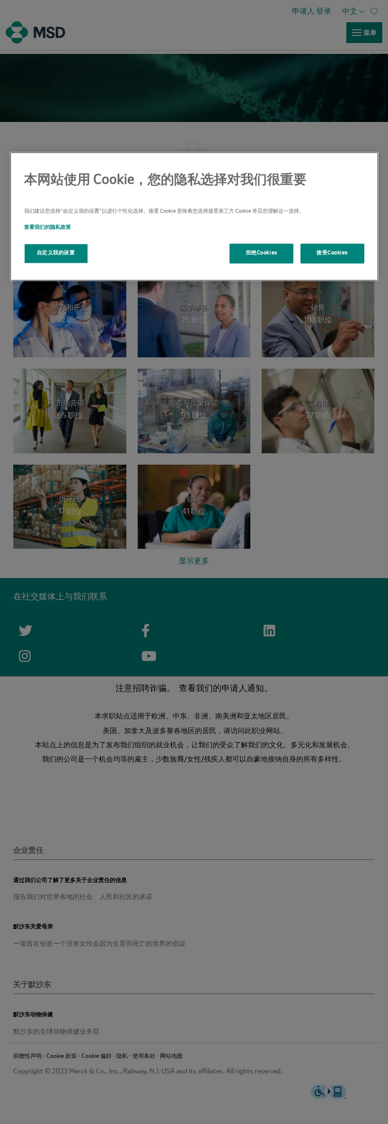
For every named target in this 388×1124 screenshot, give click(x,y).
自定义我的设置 (56, 253)
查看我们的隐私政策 (47, 227)
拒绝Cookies (261, 253)
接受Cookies (332, 253)
